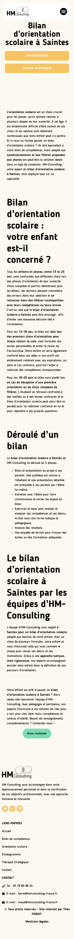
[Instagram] (12, 809)
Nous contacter (37, 733)
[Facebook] (5, 809)
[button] (63, 11)
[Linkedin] (20, 809)
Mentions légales (37, 921)
